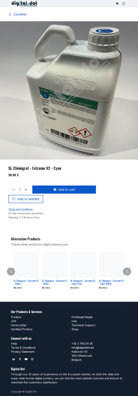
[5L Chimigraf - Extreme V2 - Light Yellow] (112, 265)
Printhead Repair (82, 317)
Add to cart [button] (66, 190)
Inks (74, 321)
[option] (69, 271)
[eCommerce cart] (117, 3)
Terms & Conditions (23, 347)
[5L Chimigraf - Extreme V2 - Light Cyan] (83, 265)
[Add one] (27, 189)
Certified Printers (21, 329)
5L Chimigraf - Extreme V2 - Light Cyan (82, 282)
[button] (13, 271)
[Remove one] (12, 189)
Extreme (19, 14)
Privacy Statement (22, 351)
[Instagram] (32, 359)
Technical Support (83, 325)
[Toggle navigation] (123, 3)
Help (14, 343)
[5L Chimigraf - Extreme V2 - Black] (55, 265)
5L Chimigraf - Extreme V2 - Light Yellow (111, 282)
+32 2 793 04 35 (82, 343)
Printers (16, 317)
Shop (75, 329)
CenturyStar (19, 325)
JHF (13, 321)
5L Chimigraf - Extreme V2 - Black (54, 282)
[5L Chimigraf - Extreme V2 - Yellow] (26, 265)
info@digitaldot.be (83, 347)
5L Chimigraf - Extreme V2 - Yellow (25, 282)
